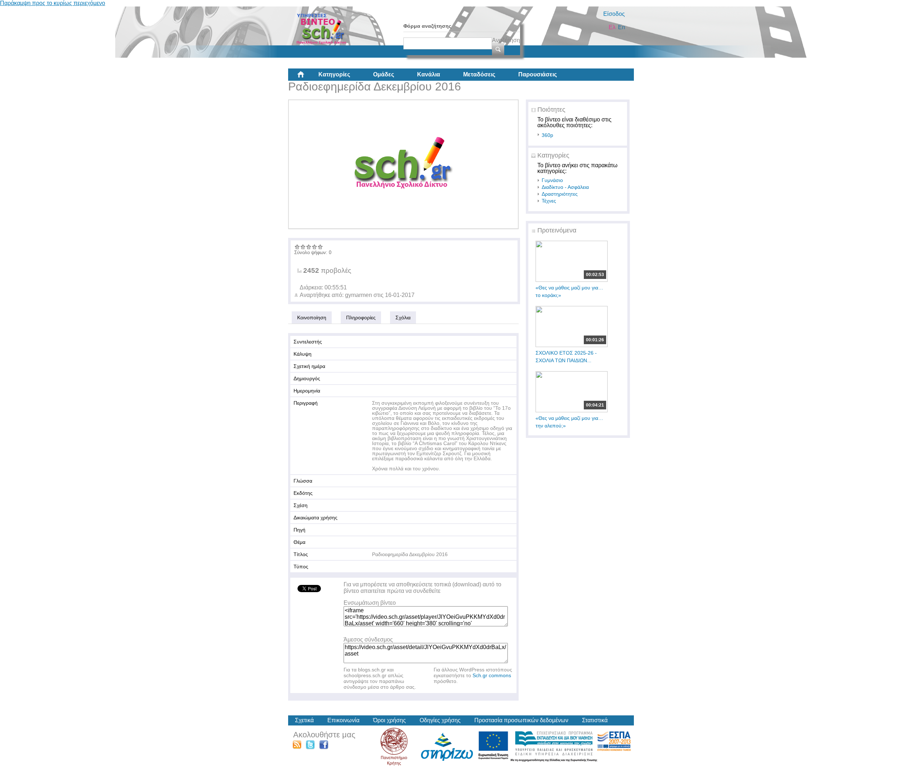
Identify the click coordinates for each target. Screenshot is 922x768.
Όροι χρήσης (389, 720)
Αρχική (306, 77)
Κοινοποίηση (311, 317)
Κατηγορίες (334, 74)
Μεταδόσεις (479, 74)
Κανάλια (428, 74)
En (621, 27)
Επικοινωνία (343, 720)
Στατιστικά (595, 720)
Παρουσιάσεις (537, 74)
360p (547, 135)
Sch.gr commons (492, 675)
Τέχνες (549, 201)
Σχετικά (304, 720)
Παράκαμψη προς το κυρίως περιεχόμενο (52, 3)
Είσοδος (614, 14)
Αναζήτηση (506, 40)
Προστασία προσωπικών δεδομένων (521, 720)
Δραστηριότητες (560, 194)
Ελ (612, 27)
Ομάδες (383, 74)
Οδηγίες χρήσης (440, 720)
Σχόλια (403, 317)
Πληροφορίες (361, 317)
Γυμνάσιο (552, 180)
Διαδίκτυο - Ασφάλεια (565, 187)
